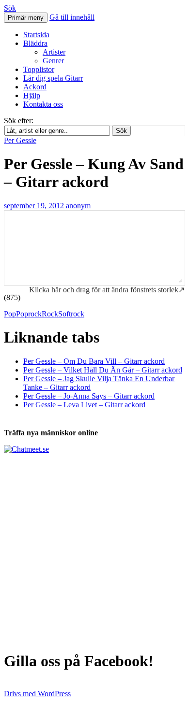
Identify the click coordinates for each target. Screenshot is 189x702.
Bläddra (35, 43)
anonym (78, 205)
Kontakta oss (43, 104)
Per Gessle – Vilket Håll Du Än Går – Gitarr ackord (102, 370)
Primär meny (26, 17)
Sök (10, 8)
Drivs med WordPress (37, 693)
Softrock (71, 314)
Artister (54, 52)
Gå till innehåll (71, 17)
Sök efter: (18, 120)
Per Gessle (20, 140)
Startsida (36, 34)
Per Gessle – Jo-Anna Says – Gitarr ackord (89, 396)
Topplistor (38, 69)
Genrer (53, 61)
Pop (10, 314)
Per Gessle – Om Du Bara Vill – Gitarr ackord (94, 361)
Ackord (35, 87)
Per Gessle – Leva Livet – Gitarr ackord (84, 405)
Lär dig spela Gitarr (53, 78)
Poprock (29, 314)
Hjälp (31, 95)
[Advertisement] (94, 548)
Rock (50, 314)
